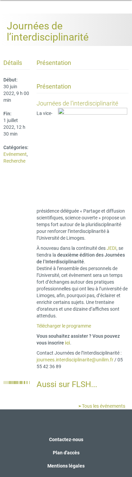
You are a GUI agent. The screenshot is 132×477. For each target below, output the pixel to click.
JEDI (111, 248)
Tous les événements (103, 406)
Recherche (14, 161)
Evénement (15, 154)
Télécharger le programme (64, 326)
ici (67, 342)
